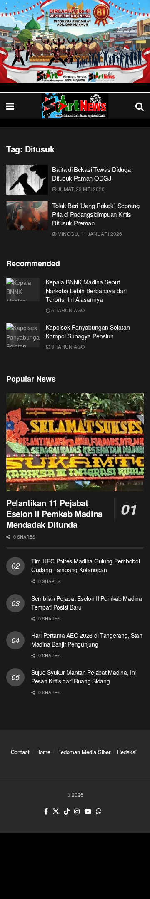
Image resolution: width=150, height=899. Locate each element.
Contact (20, 752)
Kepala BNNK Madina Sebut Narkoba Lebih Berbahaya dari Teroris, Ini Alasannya (86, 291)
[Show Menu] (10, 105)
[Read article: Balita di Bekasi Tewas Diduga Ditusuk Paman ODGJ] (27, 180)
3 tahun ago (67, 346)
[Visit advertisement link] (75, 41)
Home (43, 752)
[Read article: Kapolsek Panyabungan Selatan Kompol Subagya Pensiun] (23, 335)
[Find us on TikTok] (67, 811)
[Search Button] (139, 105)
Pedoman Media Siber (83, 752)
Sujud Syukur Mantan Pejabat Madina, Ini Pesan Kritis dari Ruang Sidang (83, 676)
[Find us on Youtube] (88, 811)
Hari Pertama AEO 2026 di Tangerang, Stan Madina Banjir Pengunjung (86, 639)
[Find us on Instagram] (77, 811)
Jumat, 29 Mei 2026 (80, 188)
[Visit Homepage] (75, 105)
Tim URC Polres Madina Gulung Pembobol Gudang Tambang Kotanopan (85, 565)
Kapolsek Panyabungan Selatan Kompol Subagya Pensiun (88, 331)
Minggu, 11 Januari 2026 (89, 233)
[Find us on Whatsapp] (99, 811)
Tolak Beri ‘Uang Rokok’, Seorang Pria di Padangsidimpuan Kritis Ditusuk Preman (95, 214)
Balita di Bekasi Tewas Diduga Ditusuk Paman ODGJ (91, 173)
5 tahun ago (67, 310)
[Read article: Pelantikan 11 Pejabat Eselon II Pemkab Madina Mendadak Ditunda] (75, 442)
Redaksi (127, 752)
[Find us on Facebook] (46, 811)
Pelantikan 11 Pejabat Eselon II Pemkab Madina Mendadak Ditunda (54, 513)
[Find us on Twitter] (55, 811)
